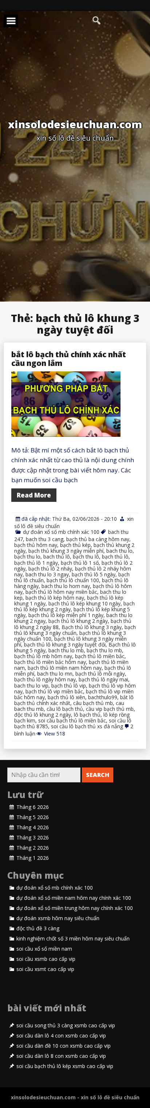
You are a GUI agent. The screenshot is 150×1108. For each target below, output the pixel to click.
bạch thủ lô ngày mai (103, 679)
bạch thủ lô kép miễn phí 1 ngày (65, 615)
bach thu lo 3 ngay (47, 574)
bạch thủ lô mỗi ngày (100, 673)
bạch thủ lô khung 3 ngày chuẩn (75, 630)
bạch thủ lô (115, 556)
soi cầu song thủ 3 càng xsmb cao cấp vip (65, 1025)
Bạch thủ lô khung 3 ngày (92, 627)
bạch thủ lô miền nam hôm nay (65, 667)
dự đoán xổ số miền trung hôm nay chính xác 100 (74, 908)
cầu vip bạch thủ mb (110, 708)
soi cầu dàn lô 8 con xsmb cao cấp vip (61, 1056)
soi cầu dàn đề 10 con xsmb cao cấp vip (63, 1046)
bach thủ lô (56, 556)
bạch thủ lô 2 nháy (50, 568)
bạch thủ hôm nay (35, 544)
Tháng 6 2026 (32, 807)
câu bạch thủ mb (93, 703)
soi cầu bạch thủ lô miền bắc (72, 720)
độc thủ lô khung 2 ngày (42, 714)
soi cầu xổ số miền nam (44, 949)
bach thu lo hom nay (66, 586)
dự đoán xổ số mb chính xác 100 (61, 531)
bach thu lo (119, 550)
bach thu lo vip (31, 685)
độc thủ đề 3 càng (37, 928)
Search (97, 775)
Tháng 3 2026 (32, 837)
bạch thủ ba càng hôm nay (97, 539)
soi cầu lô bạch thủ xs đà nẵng (87, 726)
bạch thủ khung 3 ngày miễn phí (65, 550)
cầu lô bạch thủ (65, 708)
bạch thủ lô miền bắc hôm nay (50, 661)
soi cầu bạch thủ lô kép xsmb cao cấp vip (64, 1066)
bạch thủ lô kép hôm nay (54, 597)
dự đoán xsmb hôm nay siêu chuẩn (57, 918)
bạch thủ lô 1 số (80, 562)
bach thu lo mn (54, 673)
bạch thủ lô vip (68, 685)
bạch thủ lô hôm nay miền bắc (61, 591)
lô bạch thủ (87, 714)
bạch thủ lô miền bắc (100, 656)
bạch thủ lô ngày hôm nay (45, 679)
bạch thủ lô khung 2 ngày (78, 620)
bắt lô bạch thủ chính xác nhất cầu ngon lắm (68, 358)
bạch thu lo (27, 556)
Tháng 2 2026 (32, 848)
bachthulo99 (102, 697)
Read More (34, 495)
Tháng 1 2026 (32, 858)
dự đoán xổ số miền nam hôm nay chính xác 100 (73, 898)
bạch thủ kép (75, 544)
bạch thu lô (86, 556)
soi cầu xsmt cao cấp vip (45, 969)
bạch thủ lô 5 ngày (93, 574)
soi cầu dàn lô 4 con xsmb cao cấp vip (61, 1035)
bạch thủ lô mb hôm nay (43, 656)
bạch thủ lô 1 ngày (36, 562)
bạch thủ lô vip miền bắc (54, 691)
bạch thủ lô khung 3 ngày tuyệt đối (65, 644)
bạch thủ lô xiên (66, 697)
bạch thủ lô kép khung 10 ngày (84, 603)
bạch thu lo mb (104, 650)
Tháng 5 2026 (32, 817)
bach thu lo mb (66, 650)
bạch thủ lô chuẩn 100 (73, 580)
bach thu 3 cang (44, 539)
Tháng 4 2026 (32, 827)
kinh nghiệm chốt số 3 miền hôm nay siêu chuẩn (73, 938)
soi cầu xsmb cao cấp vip (45, 959)
